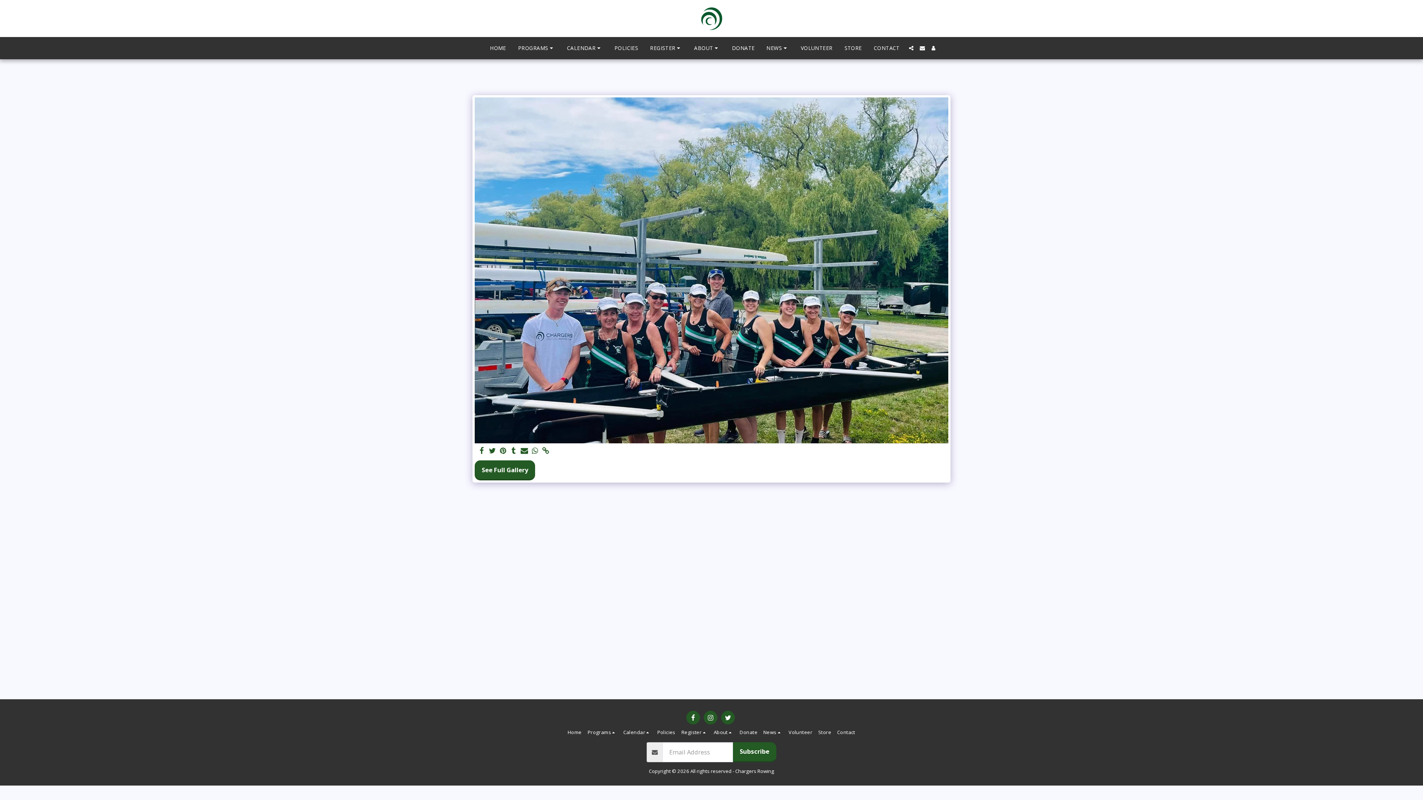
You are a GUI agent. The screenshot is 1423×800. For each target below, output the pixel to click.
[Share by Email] (524, 451)
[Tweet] (492, 451)
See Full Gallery (505, 470)
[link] (546, 451)
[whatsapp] (535, 451)
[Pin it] (503, 451)
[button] (537, 48)
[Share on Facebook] (481, 451)
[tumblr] (514, 451)
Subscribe (754, 751)
